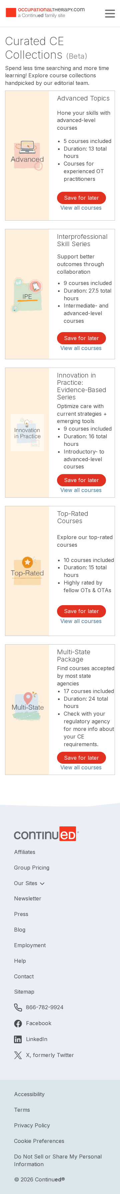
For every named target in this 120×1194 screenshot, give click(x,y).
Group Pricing (31, 867)
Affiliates (24, 852)
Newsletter (27, 898)
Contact (24, 976)
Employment (30, 945)
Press (21, 914)
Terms (22, 1109)
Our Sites (26, 883)
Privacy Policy (32, 1125)
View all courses (81, 207)
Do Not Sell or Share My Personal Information (58, 1160)
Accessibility (29, 1094)
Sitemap (24, 991)
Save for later (81, 197)
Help (20, 960)
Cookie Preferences (39, 1141)
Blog (19, 929)
